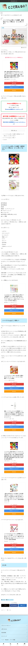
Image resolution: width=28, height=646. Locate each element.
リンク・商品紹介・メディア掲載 (8, 639)
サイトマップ (4, 636)
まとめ (5, 139)
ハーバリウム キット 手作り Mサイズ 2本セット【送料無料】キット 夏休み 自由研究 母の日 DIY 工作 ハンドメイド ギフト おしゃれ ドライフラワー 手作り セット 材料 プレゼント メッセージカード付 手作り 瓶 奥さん (14, 297)
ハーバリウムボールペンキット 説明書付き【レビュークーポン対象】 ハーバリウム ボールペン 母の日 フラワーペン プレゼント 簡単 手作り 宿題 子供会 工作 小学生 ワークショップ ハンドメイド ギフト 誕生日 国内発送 (14, 536)
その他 (3, 599)
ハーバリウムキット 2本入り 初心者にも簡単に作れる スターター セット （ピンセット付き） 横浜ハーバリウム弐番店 (13, 377)
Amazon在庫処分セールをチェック (14, 109)
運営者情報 (3, 632)
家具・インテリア (10, 599)
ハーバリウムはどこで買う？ (10, 137)
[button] (25, 358)
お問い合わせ (4, 629)
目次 (12, 130)
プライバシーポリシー (6, 625)
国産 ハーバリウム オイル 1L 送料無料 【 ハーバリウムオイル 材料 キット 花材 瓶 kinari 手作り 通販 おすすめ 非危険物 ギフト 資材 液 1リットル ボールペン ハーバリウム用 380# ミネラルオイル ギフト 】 (14, 414)
